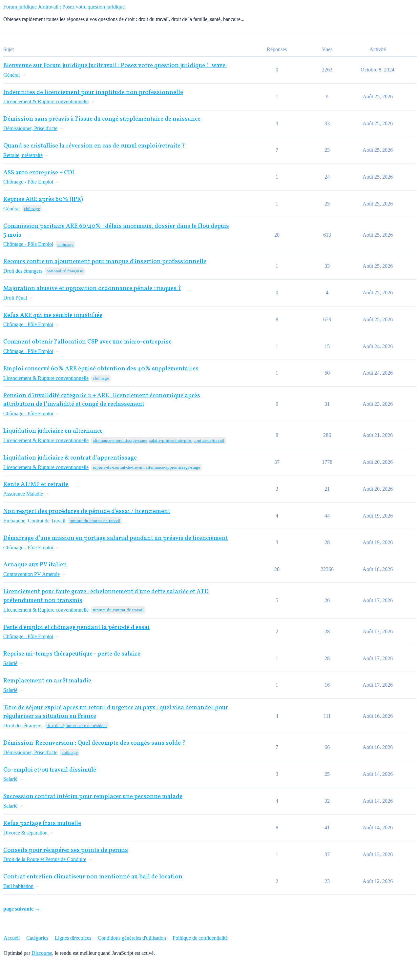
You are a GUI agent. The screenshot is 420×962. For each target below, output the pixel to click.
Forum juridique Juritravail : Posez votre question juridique (64, 7)
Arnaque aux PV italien (35, 565)
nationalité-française (65, 270)
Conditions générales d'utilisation (132, 938)
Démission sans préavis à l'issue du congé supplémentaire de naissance (101, 119)
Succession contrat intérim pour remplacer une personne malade (92, 797)
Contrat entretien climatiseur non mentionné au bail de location (92, 877)
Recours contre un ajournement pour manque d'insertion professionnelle (104, 262)
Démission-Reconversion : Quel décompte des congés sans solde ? (94, 743)
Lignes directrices (73, 938)
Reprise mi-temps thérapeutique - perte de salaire (71, 654)
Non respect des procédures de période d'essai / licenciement (86, 511)
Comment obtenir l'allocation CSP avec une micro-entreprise (87, 342)
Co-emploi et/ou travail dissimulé (49, 770)
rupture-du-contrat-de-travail (118, 467)
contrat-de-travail (209, 440)
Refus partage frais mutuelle (42, 823)
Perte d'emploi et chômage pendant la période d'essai (76, 627)
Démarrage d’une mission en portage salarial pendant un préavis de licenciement (115, 538)
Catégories (37, 938)
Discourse (42, 953)
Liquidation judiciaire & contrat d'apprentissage (70, 458)
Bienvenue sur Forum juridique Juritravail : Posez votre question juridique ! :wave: (115, 66)
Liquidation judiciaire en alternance (53, 431)
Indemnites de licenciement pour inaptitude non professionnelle (93, 92)
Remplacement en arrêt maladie (47, 681)
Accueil (12, 938)
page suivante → (21, 909)
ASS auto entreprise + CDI (38, 173)
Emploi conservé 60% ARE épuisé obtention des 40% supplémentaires (101, 369)
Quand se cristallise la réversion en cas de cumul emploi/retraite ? (94, 146)
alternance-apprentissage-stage (120, 440)
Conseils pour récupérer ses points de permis (65, 850)
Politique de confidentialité (200, 938)
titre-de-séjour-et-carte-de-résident (77, 725)
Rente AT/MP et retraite (36, 485)
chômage (32, 208)
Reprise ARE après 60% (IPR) (43, 199)
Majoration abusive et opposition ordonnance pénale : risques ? (92, 289)
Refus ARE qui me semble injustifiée (52, 315)
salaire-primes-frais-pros (170, 440)
